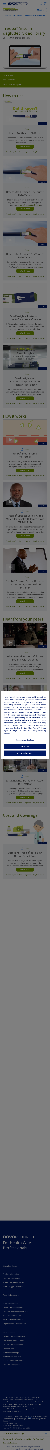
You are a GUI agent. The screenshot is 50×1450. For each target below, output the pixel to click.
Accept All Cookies (25, 753)
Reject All (25, 746)
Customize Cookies (25, 740)
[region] (25, 725)
